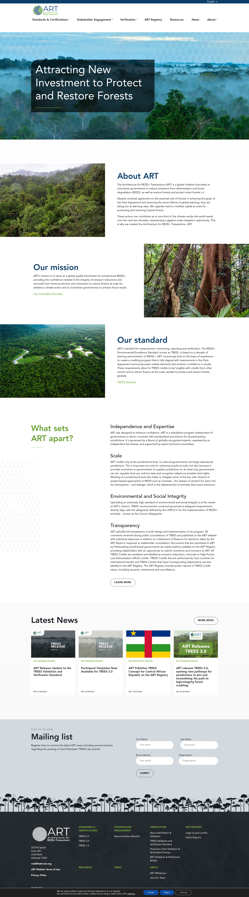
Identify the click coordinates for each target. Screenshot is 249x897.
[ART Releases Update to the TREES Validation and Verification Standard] (53, 662)
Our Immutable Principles (48, 294)
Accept (151, 893)
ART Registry (153, 19)
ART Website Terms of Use (45, 869)
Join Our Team (157, 878)
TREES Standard (126, 382)
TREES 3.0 (84, 836)
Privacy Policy (38, 875)
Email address (143, 755)
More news (206, 620)
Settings (183, 893)
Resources (177, 19)
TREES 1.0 (84, 846)
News (195, 19)
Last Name (185, 739)
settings (131, 894)
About (211, 19)
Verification (127, 19)
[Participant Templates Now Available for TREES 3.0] (100, 662)
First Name (141, 739)
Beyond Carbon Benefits (127, 836)
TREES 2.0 (84, 841)
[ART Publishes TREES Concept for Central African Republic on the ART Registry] (148, 662)
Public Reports (193, 838)
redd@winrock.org (41, 864)
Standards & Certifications (50, 19)
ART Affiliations (158, 873)
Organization (185, 755)
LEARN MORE (122, 582)
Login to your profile (196, 833)
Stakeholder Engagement (94, 19)
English (211, 2)
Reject (167, 893)
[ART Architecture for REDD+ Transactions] (53, 834)
